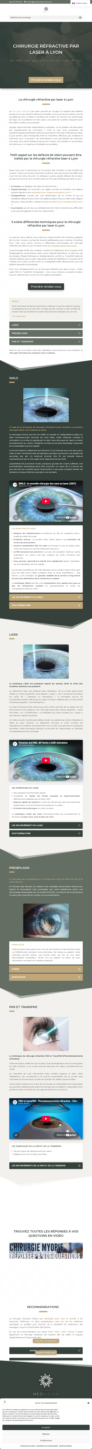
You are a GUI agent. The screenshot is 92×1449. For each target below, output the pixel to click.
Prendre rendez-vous (46, 80)
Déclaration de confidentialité (47, 1446)
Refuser (46, 1434)
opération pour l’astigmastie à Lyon (65, 202)
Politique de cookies (27, 1446)
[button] (88, 1403)
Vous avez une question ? (46, 1341)
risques (22, 1327)
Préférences (46, 1440)
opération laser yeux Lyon (63, 246)
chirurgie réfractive (21, 111)
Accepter (46, 1427)
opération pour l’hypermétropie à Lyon (50, 192)
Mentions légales (65, 1446)
